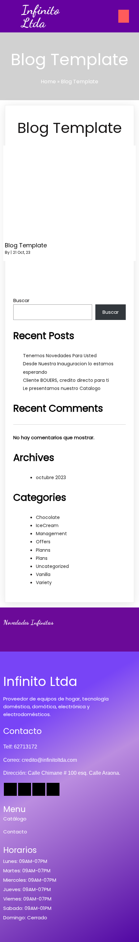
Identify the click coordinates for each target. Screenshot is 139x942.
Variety (44, 582)
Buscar (21, 300)
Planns (43, 550)
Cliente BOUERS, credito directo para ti (66, 380)
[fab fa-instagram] (38, 789)
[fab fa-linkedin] (53, 789)
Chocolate (48, 517)
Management (51, 533)
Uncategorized (52, 566)
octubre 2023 (51, 477)
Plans (42, 558)
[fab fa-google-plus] (24, 789)
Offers (43, 541)
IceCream (47, 525)
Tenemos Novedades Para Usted (60, 355)
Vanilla (43, 574)
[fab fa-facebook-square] (10, 789)
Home (48, 81)
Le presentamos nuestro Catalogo (62, 388)
